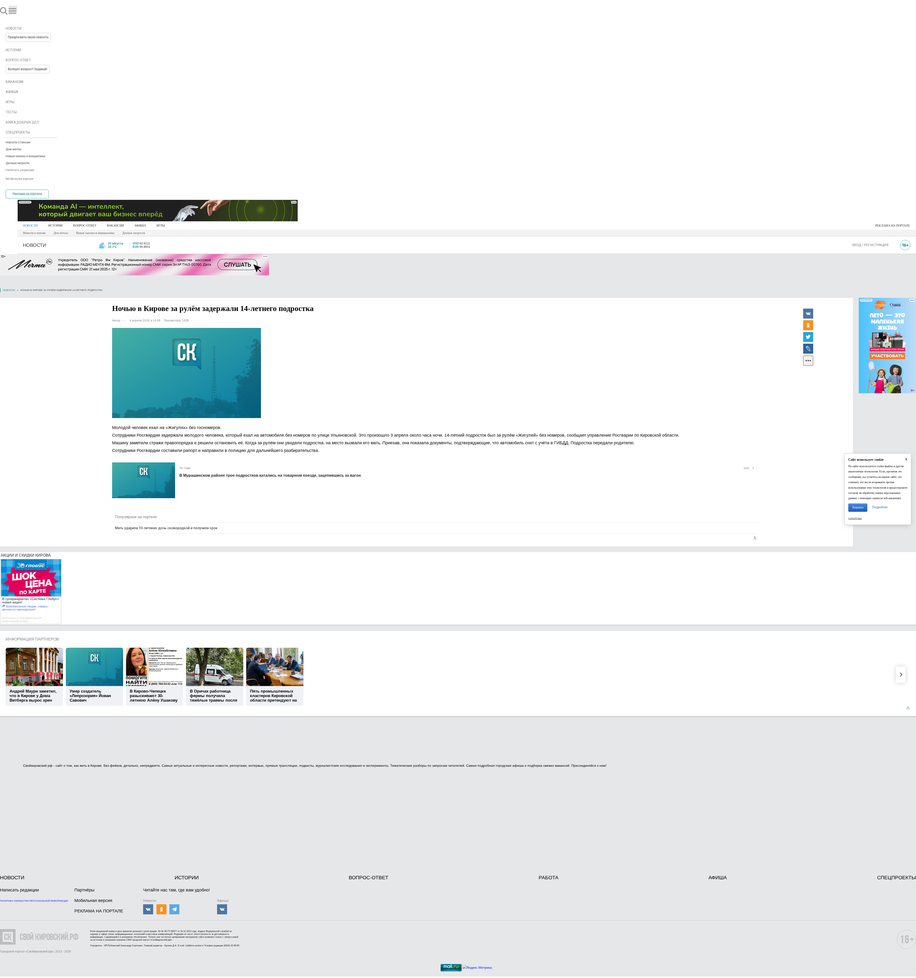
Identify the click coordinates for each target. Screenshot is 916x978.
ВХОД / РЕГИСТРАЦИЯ (870, 245)
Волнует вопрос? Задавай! (27, 69)
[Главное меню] (13, 9)
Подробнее (880, 507)
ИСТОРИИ (55, 225)
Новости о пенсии (34, 233)
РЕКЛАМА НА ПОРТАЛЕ (892, 225)
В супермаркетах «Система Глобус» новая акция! (30, 600)
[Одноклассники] (808, 325)
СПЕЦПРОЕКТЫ (896, 877)
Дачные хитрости (133, 233)
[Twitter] (808, 336)
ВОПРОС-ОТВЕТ (84, 225)
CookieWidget (855, 518)
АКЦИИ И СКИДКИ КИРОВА (26, 555)
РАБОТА (548, 877)
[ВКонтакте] (808, 313)
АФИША (140, 225)
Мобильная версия (93, 900)
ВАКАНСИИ (115, 225)
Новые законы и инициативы (95, 233)
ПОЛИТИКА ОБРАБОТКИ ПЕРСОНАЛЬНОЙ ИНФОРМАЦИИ (34, 901)
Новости (9, 290)
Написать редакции (19, 890)
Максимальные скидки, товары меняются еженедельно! (24, 608)
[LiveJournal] (808, 348)
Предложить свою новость (28, 37)
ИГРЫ (160, 225)
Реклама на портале (27, 194)
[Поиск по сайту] (4, 11)
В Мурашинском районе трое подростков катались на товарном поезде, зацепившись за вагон (270, 475)
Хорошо (858, 507)
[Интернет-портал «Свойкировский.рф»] (17, 11)
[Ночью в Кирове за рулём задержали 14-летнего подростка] (186, 373)
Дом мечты (61, 233)
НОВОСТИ (30, 225)
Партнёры (84, 890)
